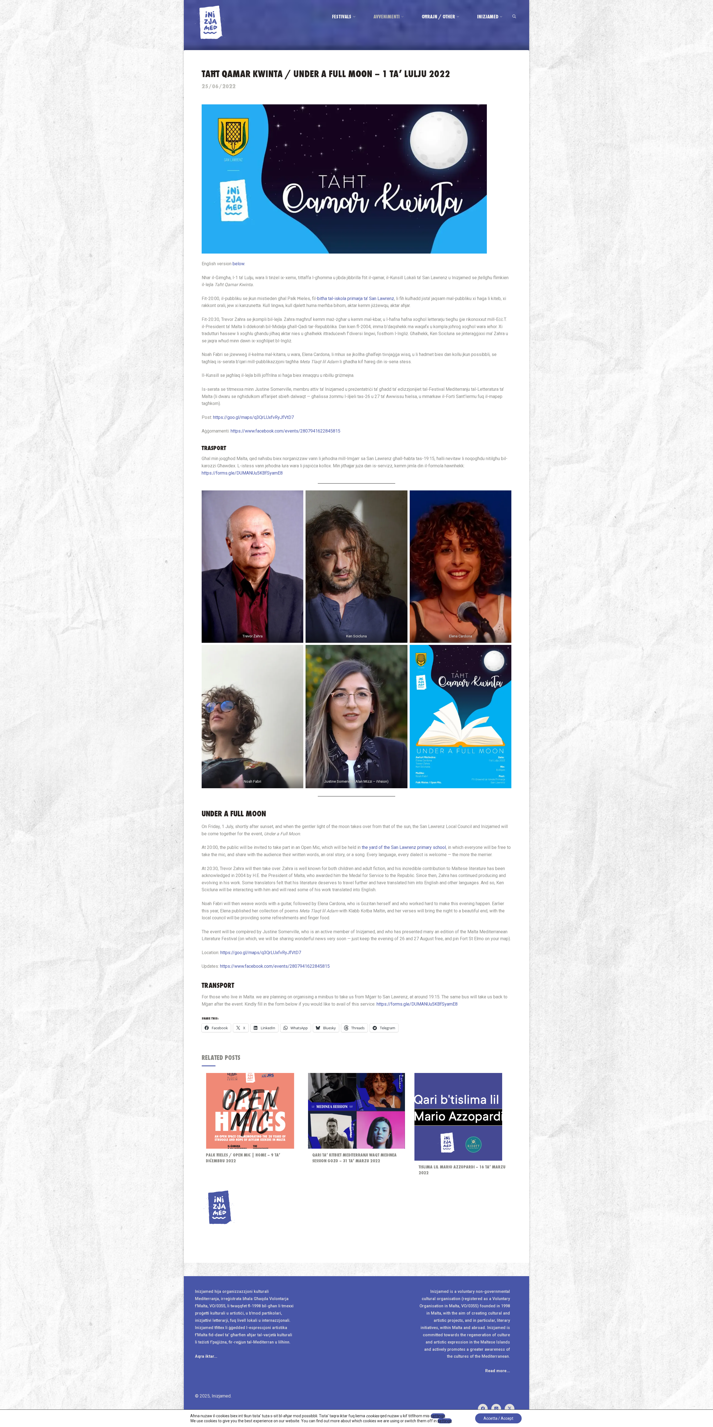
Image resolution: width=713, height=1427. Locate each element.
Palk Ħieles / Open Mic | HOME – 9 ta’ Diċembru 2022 (243, 1158)
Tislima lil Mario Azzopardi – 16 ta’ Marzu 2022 (462, 1170)
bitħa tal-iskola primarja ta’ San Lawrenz (355, 298)
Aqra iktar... (206, 1356)
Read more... (497, 1371)
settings (438, 1416)
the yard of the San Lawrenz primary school (404, 847)
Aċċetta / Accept (498, 1418)
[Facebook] (483, 1409)
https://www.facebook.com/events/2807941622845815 (285, 431)
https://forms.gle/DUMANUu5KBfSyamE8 (242, 473)
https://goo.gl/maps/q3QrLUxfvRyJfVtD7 (253, 417)
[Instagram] (496, 1409)
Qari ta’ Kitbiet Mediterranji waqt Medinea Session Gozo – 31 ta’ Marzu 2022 (354, 1158)
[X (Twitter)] (509, 1409)
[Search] (514, 16)
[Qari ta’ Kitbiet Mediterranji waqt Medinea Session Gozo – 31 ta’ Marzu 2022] (356, 1110)
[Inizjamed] (210, 21)
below (238, 263)
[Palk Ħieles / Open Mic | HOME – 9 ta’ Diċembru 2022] (250, 1110)
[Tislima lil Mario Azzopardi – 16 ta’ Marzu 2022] (458, 1116)
